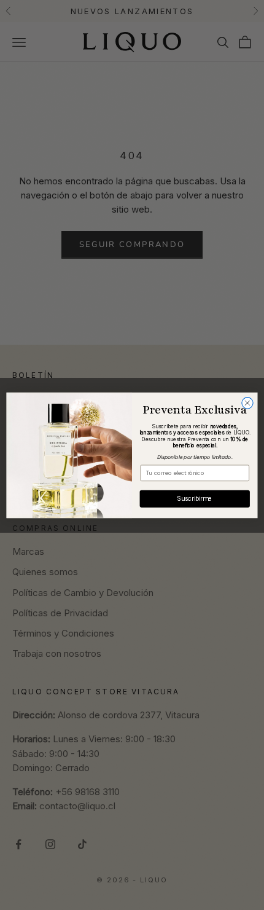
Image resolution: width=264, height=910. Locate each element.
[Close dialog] (247, 402)
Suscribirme (194, 498)
